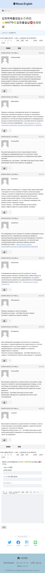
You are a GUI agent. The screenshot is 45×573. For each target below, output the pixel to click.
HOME (24, 558)
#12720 (41, 366)
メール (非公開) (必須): (10, 476)
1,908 (35, 40)
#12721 (41, 408)
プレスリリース (22, 563)
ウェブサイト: (7, 483)
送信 (4, 527)
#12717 (41, 258)
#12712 (41, 53)
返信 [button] (17, 53)
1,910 (3, 43)
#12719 (41, 327)
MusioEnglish (9, 563)
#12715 (41, 174)
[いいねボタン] (4, 91)
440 (27, 40)
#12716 (41, 218)
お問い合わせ (36, 563)
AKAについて (22, 566)
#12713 (41, 97)
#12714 (41, 137)
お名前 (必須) (7, 470)
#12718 (41, 296)
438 (17, 40)
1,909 (41, 40)
